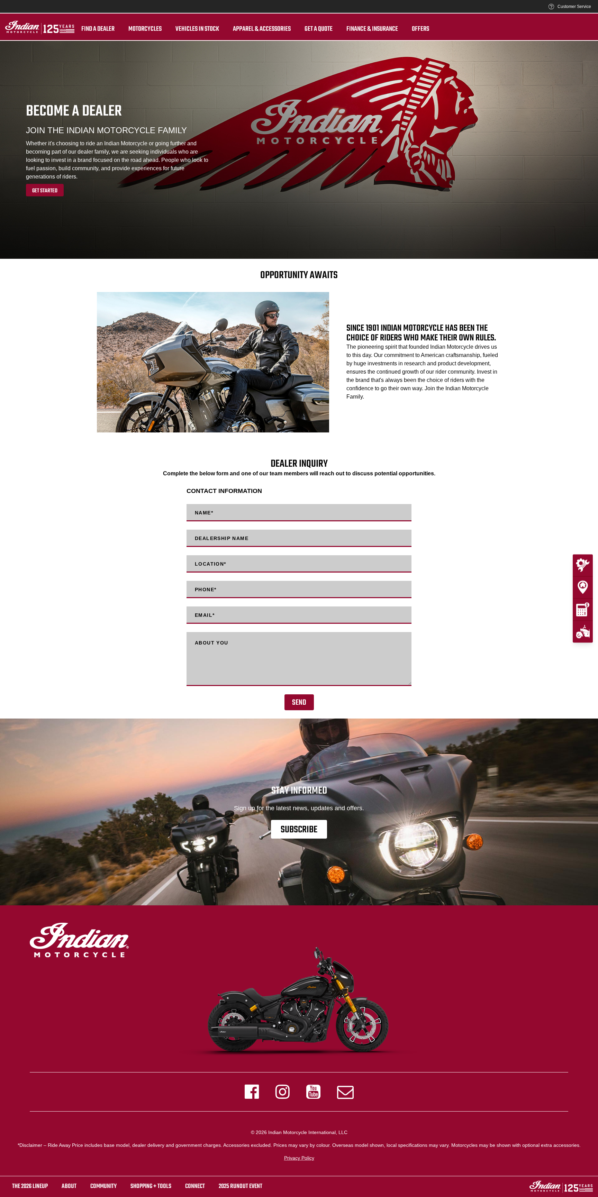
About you (211, 642)
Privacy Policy (299, 1158)
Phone (205, 589)
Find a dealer (98, 29)
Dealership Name (221, 538)
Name (204, 512)
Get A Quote (319, 29)
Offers (420, 29)
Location (210, 563)
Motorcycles (145, 29)
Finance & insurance (372, 29)
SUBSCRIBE (299, 829)
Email (205, 615)
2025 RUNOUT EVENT (240, 1186)
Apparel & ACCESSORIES (262, 29)
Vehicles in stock (197, 29)
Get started (44, 190)
